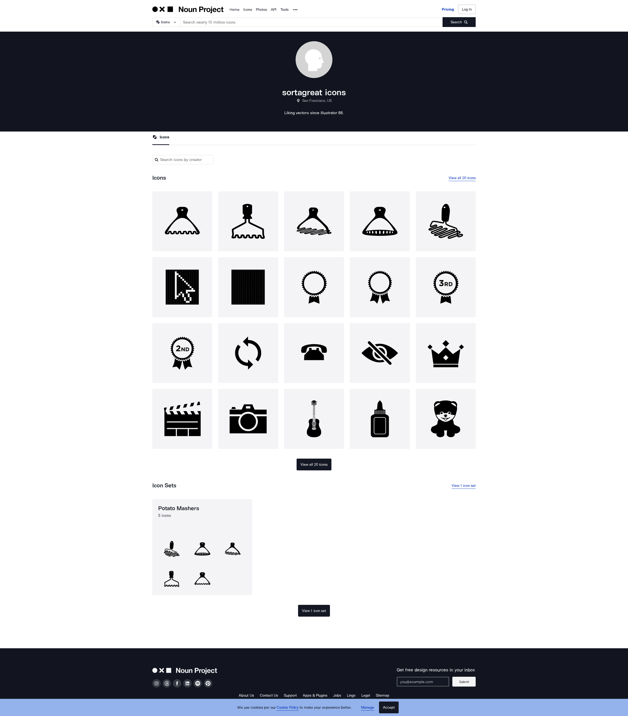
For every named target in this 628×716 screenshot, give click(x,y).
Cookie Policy (288, 707)
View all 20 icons (462, 178)
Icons (247, 9)
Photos (261, 9)
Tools (284, 9)
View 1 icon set (464, 485)
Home (234, 9)
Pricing (448, 9)
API (273, 9)
